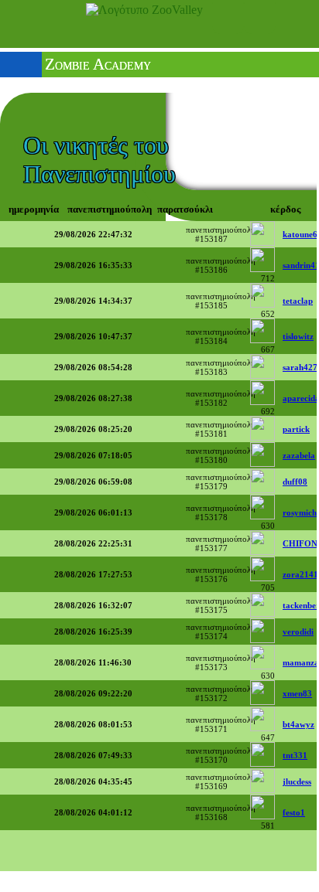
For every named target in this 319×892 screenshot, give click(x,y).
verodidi (298, 631)
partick (296, 429)
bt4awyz (298, 724)
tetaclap (298, 300)
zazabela (299, 455)
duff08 (295, 481)
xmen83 (297, 693)
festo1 (294, 812)
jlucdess (297, 781)
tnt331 (295, 755)
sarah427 (300, 367)
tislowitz (298, 336)
